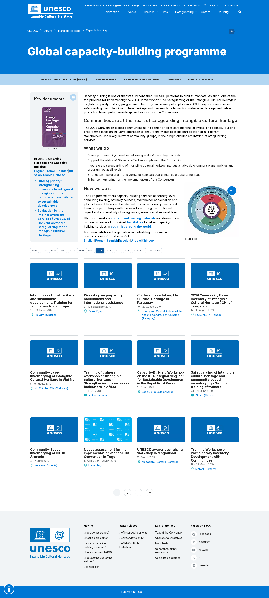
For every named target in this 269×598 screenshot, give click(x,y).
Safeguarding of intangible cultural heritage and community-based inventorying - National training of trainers (212, 379)
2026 (34, 250)
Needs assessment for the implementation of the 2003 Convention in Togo (106, 453)
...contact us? (91, 566)
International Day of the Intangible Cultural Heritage (112, 5)
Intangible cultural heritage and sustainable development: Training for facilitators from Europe (52, 300)
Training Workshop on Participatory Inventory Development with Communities (210, 455)
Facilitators (174, 79)
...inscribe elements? (96, 537)
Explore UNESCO (193, 5)
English (214, 5)
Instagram (204, 541)
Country (223, 12)
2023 (63, 250)
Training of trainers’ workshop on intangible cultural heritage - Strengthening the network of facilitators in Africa (108, 379)
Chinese (59, 175)
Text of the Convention (169, 532)
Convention (111, 12)
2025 (44, 250)
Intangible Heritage (69, 30)
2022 (72, 250)
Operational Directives (168, 537)
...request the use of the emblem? (98, 559)
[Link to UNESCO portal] (52, 9)
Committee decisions (167, 557)
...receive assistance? (96, 532)
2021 (81, 250)
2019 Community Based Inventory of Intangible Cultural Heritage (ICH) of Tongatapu (211, 300)
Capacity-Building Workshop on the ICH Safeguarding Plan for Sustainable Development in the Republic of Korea (161, 377)
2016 (127, 250)
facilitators (135, 222)
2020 (90, 250)
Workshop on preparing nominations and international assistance (103, 298)
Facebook (205, 533)
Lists (165, 12)
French (50, 171)
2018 (109, 250)
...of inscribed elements (133, 532)
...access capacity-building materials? (95, 545)
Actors (205, 12)
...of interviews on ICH (132, 537)
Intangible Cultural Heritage (50, 16)
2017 (117, 250)
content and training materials (133, 218)
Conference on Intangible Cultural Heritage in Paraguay (157, 298)
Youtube (204, 549)
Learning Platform (105, 79)
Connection (231, 5)
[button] (232, 33)
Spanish (62, 171)
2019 (99, 250)
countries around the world (131, 226)
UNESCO (32, 30)
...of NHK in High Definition (129, 545)
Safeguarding (184, 12)
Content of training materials (141, 79)
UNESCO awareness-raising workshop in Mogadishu (160, 451)
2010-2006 (154, 250)
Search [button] (238, 12)
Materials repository (200, 79)
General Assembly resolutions (166, 550)
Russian (124, 240)
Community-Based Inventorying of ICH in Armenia (47, 453)
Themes (148, 12)
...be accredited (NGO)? (98, 552)
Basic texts (161, 543)
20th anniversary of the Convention (162, 5)
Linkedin (204, 565)
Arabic (47, 175)
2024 (53, 250)
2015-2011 (139, 250)
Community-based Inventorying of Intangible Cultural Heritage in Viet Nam (54, 376)
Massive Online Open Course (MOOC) (64, 79)
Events (131, 12)
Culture (48, 30)
